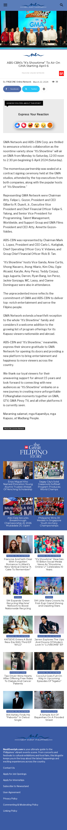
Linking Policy (10, 810)
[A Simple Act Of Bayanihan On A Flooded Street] (49, 700)
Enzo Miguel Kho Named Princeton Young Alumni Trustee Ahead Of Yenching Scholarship (18, 485)
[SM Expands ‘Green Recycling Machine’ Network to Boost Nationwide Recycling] (18, 586)
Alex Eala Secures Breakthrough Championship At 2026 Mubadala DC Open (18, 521)
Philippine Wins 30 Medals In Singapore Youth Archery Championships (49, 521)
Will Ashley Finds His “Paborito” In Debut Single (18, 717)
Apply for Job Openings (14, 774)
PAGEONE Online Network (33, 73)
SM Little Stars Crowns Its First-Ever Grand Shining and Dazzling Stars (49, 603)
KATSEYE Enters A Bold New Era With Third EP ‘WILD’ (18, 642)
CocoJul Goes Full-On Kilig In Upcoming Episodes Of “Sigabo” (49, 678)
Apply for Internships (13, 780)
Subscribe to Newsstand (16, 786)
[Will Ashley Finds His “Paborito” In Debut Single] (18, 700)
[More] (44, 89)
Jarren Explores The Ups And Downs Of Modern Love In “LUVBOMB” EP (49, 642)
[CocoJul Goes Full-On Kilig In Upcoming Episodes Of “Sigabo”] (49, 661)
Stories (18, 597)
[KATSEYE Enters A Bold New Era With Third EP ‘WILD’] (18, 625)
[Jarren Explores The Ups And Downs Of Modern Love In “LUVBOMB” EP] (49, 625)
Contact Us (9, 767)
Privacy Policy (10, 798)
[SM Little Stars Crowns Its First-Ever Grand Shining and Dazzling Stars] (49, 586)
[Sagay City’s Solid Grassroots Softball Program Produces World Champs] (49, 470)
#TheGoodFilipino (18, 673)
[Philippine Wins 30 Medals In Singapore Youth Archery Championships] (49, 506)
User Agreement (12, 792)
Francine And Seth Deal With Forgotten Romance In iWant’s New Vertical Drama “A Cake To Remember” (18, 564)
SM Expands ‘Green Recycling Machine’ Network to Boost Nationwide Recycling (18, 604)
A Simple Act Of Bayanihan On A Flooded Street (49, 717)
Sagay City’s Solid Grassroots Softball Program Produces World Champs (49, 485)
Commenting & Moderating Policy (20, 804)
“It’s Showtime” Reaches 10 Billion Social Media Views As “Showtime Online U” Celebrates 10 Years (49, 564)
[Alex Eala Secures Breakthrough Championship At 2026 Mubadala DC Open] (18, 506)
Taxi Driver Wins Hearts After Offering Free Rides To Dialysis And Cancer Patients (18, 679)
